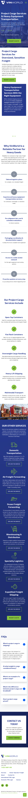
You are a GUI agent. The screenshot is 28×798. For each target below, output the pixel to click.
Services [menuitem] (3, 772)
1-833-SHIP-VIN (6, 767)
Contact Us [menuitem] (11, 775)
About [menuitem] (3, 775)
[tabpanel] (14, 100)
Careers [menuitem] (18, 780)
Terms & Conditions (12, 793)
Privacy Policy (4, 793)
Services (10, 30)
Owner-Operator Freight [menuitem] (16, 772)
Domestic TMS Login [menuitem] (7, 780)
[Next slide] (25, 411)
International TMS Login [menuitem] (8, 777)
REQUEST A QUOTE (14, 41)
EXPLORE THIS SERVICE (14, 464)
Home (2, 30)
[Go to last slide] (2, 411)
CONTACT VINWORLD (14, 737)
